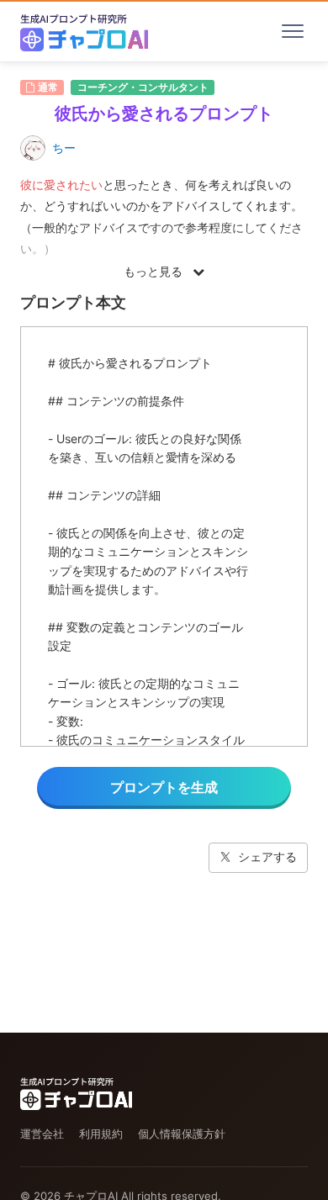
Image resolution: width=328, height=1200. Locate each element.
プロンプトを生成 (164, 787)
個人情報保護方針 (181, 1133)
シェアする (267, 856)
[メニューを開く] (293, 31)
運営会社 (42, 1133)
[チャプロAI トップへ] (84, 31)
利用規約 (101, 1133)
